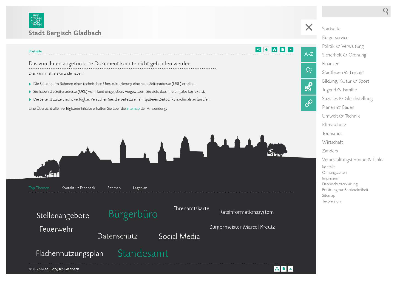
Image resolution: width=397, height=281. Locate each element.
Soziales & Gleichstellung (347, 98)
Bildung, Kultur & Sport (345, 81)
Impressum (330, 179)
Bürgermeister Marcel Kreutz (242, 227)
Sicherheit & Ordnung (344, 55)
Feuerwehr (56, 230)
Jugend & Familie (339, 90)
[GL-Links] (308, 103)
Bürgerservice (335, 37)
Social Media (179, 237)
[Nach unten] (290, 49)
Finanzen (330, 64)
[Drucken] (282, 49)
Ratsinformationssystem (246, 212)
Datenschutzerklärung (339, 184)
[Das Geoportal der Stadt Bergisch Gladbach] (308, 87)
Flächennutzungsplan (69, 254)
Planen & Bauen (338, 107)
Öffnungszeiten (334, 173)
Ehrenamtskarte (191, 209)
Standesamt (143, 254)
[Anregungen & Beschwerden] (308, 70)
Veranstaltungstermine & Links (352, 160)
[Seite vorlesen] (266, 49)
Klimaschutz (334, 125)
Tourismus (332, 133)
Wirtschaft (332, 142)
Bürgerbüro (133, 215)
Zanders (330, 151)
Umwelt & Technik (341, 116)
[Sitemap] (274, 49)
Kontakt (328, 167)
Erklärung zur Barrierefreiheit (345, 190)
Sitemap (133, 109)
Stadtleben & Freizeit (343, 72)
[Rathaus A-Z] (308, 54)
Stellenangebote (63, 216)
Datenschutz (117, 237)
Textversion (331, 202)
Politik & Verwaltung (343, 46)
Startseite (35, 51)
